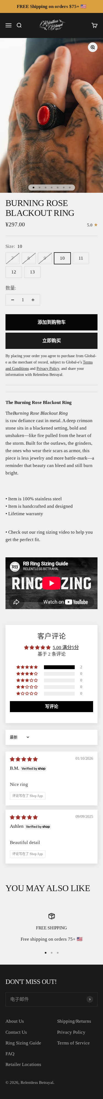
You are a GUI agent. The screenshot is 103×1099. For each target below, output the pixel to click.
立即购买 (51, 340)
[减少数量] (13, 299)
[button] (27, 667)
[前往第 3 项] (45, 187)
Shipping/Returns (74, 1021)
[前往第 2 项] (39, 187)
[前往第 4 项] (51, 187)
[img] (24, 759)
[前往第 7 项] (70, 187)
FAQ (9, 1053)
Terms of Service (73, 1043)
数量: (10, 288)
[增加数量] (33, 299)
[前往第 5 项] (58, 187)
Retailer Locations (23, 1064)
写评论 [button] (51, 706)
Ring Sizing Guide (23, 1043)
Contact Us (16, 1032)
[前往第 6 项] (64, 187)
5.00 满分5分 (66, 647)
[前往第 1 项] (33, 187)
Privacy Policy (71, 1032)
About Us (14, 1021)
